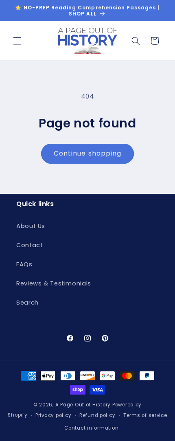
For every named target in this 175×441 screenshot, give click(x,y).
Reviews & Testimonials (53, 283)
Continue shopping (87, 153)
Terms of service (145, 415)
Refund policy (97, 415)
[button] (17, 40)
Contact (29, 245)
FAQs (24, 264)
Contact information (91, 428)
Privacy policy (53, 415)
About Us (30, 226)
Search (27, 302)
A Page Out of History (83, 405)
